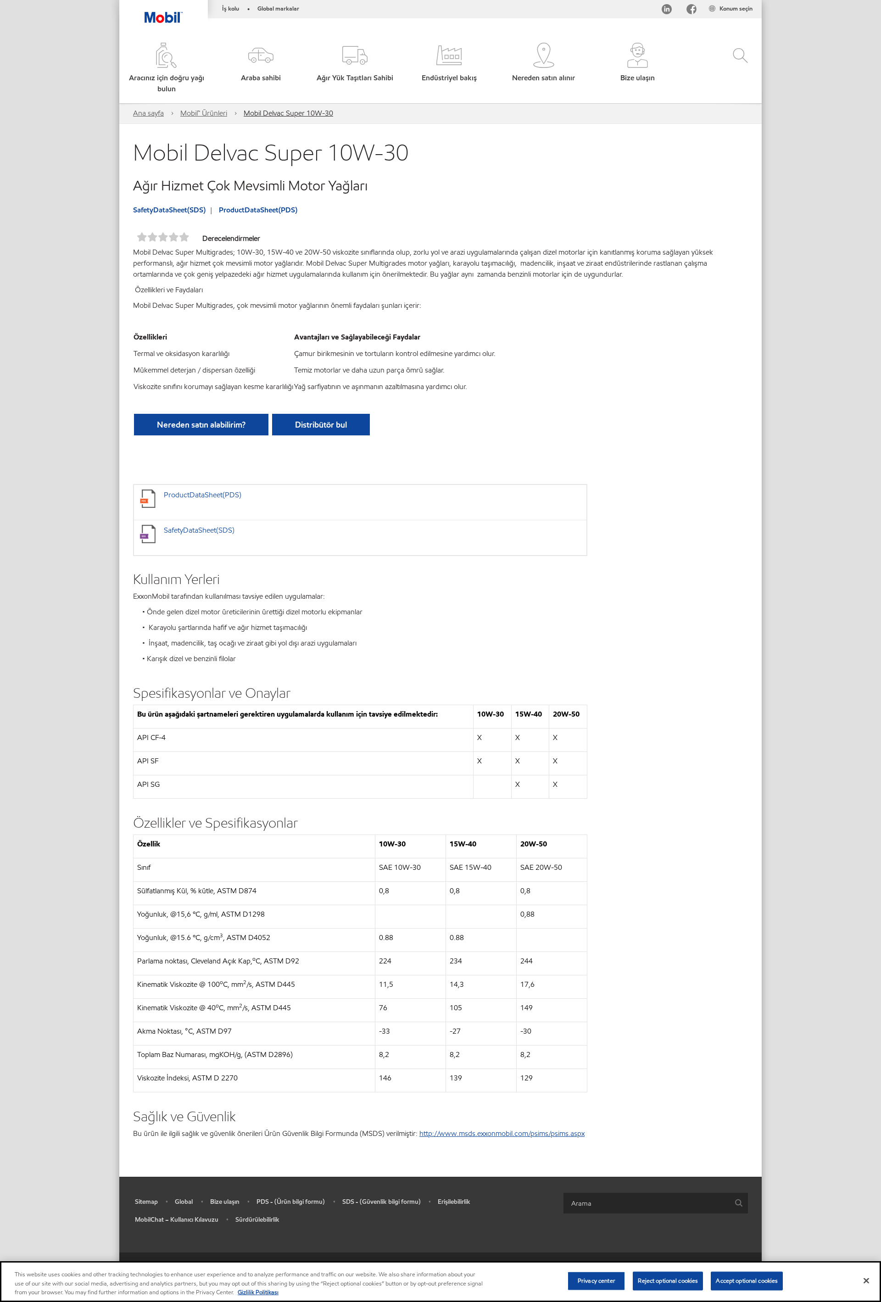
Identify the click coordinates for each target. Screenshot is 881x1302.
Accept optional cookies (747, 1280)
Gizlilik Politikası (258, 1292)
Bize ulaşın (225, 1201)
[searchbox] (646, 1203)
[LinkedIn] (666, 10)
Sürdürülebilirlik (257, 1219)
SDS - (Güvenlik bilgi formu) (381, 1201)
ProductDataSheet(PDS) (258, 210)
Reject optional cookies (668, 1280)
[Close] (866, 1280)
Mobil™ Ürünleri (203, 113)
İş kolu (230, 9)
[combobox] (655, 1203)
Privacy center (596, 1280)
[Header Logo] (163, 11)
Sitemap (146, 1201)
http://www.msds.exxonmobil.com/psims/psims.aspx (502, 1133)
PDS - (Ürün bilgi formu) (290, 1201)
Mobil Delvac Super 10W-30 (288, 113)
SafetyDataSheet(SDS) (169, 210)
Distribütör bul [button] (321, 424)
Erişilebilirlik (454, 1201)
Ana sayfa (148, 113)
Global (184, 1201)
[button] (260, 69)
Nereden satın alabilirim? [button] (201, 424)
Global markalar (278, 9)
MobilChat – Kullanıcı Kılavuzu (176, 1219)
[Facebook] (691, 10)
